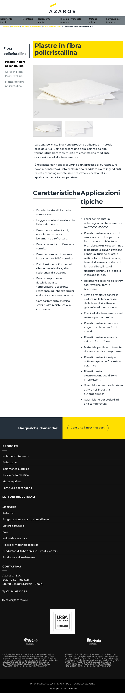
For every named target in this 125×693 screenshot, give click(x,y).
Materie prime (93, 20)
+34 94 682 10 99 (16, 591)
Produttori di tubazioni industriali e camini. (30, 551)
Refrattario (27, 19)
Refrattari (8, 513)
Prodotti (15, 26)
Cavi (5, 532)
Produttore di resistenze (18, 557)
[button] (4, 8)
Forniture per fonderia (113, 20)
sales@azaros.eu (17, 600)
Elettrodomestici (13, 525)
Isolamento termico (6, 20)
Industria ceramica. (15, 538)
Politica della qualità (80, 684)
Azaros (5, 26)
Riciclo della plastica (15, 475)
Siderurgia (9, 506)
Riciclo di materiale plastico (70, 20)
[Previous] (39, 91)
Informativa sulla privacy (47, 684)
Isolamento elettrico (44, 20)
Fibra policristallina (52, 26)
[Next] (117, 91)
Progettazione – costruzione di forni (25, 519)
